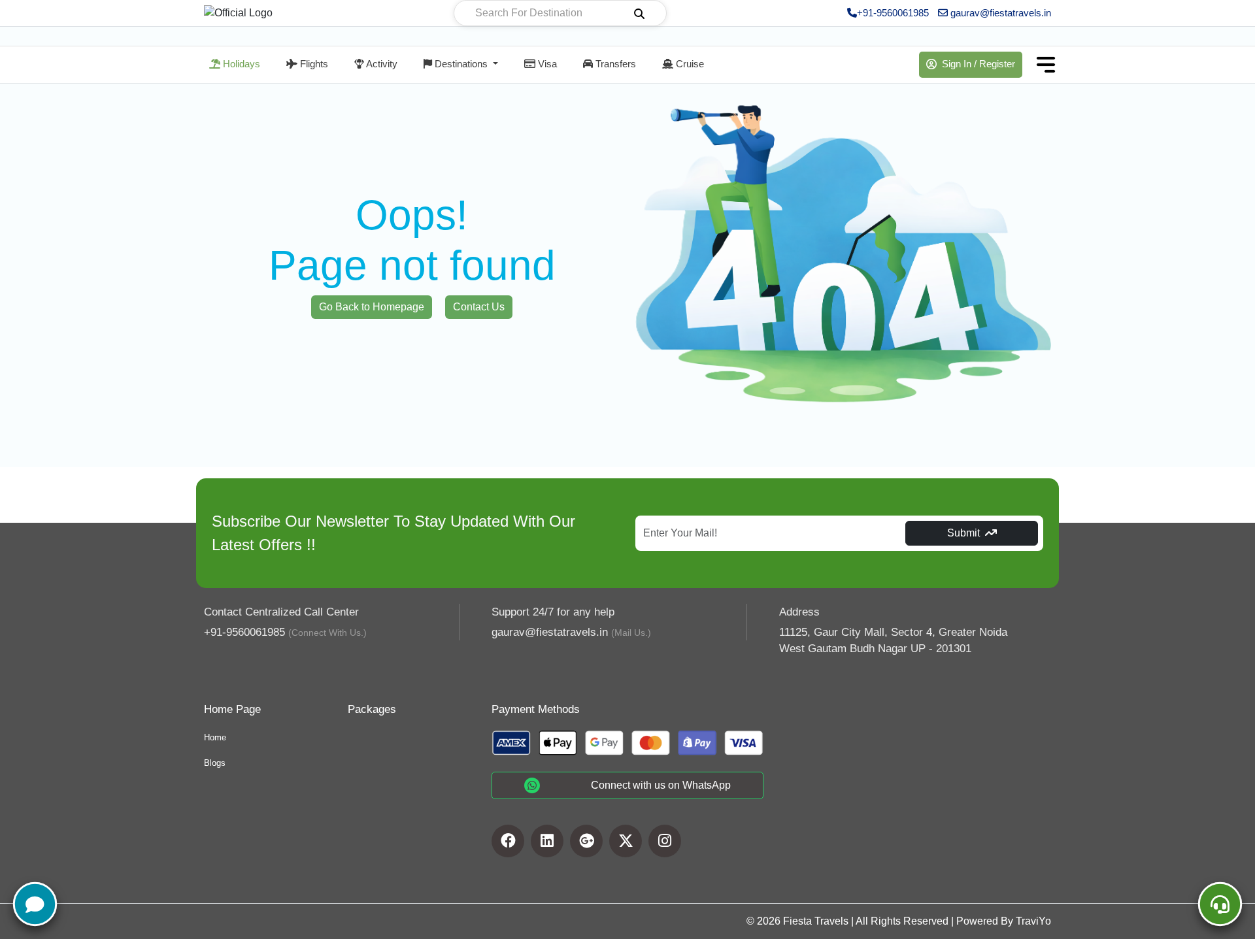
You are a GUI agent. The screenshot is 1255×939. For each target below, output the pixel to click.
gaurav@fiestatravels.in (999, 12)
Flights (312, 63)
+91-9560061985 (893, 12)
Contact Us (479, 306)
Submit (963, 532)
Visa (546, 63)
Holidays (240, 63)
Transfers (614, 63)
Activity (380, 63)
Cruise (688, 63)
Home (215, 737)
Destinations (461, 63)
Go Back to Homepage (371, 306)
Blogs (215, 763)
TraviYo (1033, 921)
